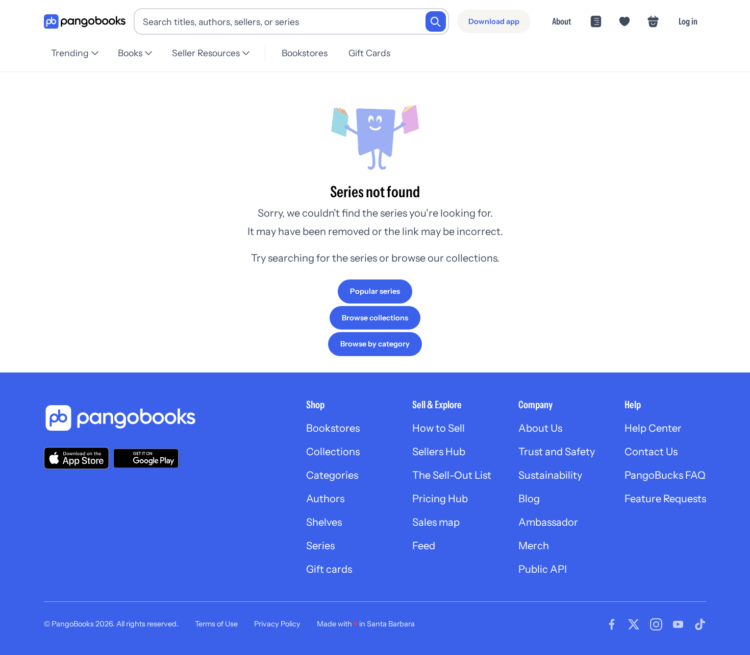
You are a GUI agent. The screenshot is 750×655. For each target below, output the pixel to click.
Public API (542, 569)
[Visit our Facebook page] (612, 624)
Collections (333, 452)
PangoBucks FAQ (665, 475)
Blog (529, 499)
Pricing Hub (440, 499)
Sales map (436, 522)
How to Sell (438, 428)
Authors (325, 499)
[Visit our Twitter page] (634, 624)
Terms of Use (216, 623)
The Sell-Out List (451, 475)
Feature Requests (665, 499)
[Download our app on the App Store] (76, 458)
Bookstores (305, 53)
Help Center (653, 428)
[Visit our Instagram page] (656, 624)
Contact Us (651, 452)
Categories (332, 475)
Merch (533, 546)
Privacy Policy (277, 623)
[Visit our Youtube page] (678, 624)
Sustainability (550, 475)
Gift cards (329, 569)
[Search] (436, 21)
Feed (423, 546)
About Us (540, 428)
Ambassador (548, 522)
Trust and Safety (556, 452)
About (561, 21)
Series (320, 546)
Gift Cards (369, 53)
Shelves (324, 522)
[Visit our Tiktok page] (700, 624)
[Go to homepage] (85, 21)
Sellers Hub (438, 452)
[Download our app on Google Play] (146, 458)
